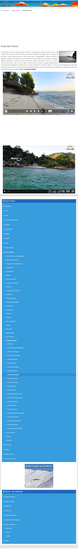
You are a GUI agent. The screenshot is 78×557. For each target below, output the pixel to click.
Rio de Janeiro (5, 10)
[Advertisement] (39, 28)
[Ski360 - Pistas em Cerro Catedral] (39, 476)
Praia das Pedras (30, 69)
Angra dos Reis (16, 10)
